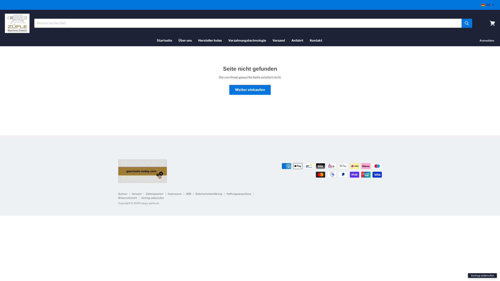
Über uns (185, 40)
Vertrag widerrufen (152, 197)
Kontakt (316, 40)
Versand (278, 40)
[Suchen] (467, 23)
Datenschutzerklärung (209, 193)
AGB (188, 193)
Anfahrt (297, 40)
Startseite (164, 40)
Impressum (175, 193)
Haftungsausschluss (239, 193)
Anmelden (486, 40)
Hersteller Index (210, 40)
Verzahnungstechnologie (247, 40)
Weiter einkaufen (250, 90)
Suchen (122, 193)
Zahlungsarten (154, 193)
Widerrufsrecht (127, 197)
